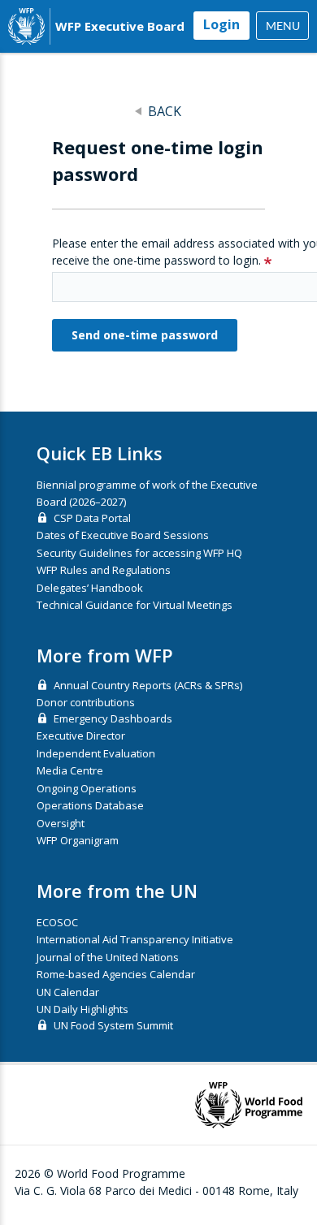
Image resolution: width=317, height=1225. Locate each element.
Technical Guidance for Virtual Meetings (134, 604)
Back (164, 111)
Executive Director (81, 735)
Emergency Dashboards (113, 718)
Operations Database (90, 805)
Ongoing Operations (87, 788)
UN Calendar (68, 992)
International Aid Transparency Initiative (135, 939)
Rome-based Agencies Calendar (116, 974)
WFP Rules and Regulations (104, 570)
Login (221, 24)
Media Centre (70, 770)
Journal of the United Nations (108, 957)
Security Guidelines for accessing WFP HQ (139, 553)
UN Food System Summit (113, 1025)
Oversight (61, 823)
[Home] (26, 26)
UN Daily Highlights (82, 1009)
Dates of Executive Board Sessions (123, 535)
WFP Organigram (78, 840)
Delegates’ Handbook (90, 587)
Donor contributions (86, 702)
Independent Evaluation (96, 753)
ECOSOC (57, 922)
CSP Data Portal (92, 518)
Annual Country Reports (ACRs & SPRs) (148, 685)
